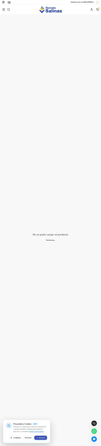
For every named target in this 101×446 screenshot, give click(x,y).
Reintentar (50, 240)
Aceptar (42, 438)
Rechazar (28, 438)
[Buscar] (8, 9)
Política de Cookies (37, 431)
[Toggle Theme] (97, 2)
